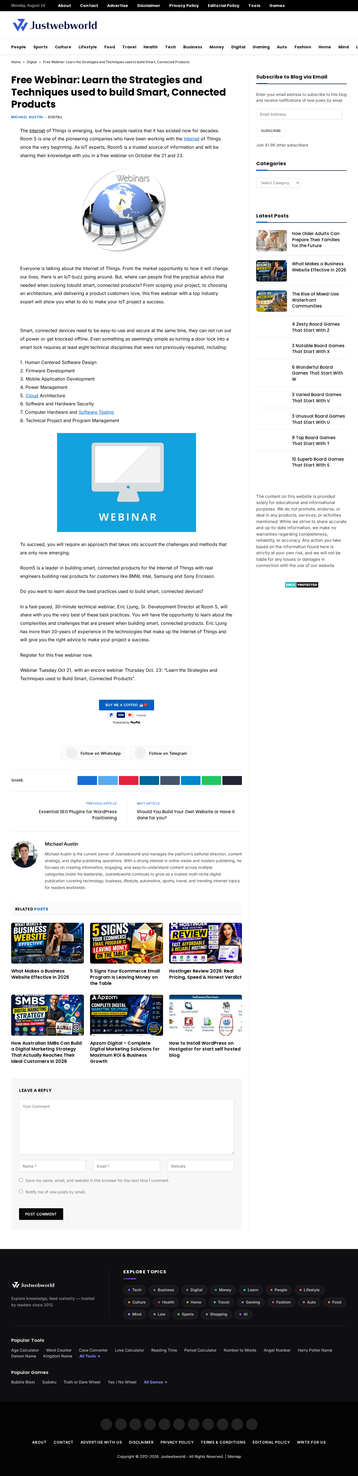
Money (216, 47)
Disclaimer (149, 5)
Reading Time (164, 1350)
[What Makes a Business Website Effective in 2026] (47, 943)
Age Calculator (25, 1350)
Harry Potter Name (315, 1350)
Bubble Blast (23, 1382)
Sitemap (234, 1456)
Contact (89, 5)
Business (192, 47)
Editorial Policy (223, 5)
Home (325, 47)
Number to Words (240, 1350)
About (64, 5)
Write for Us (311, 1442)
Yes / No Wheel (122, 1382)
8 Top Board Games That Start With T (314, 440)
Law (161, 1314)
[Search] (345, 5)
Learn (253, 1290)
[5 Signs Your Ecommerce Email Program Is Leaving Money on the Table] (126, 943)
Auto (282, 47)
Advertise (117, 5)
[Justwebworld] (54, 25)
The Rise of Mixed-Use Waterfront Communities (315, 300)
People (18, 47)
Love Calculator (129, 1350)
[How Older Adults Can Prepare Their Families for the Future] (271, 240)
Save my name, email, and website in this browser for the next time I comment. (97, 1180)
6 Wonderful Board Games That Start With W (317, 373)
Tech (170, 47)
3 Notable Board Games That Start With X (318, 348)
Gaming (261, 47)
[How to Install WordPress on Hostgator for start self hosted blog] (205, 1015)
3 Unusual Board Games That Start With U (318, 419)
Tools (254, 5)
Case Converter (93, 1350)
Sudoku (49, 1382)
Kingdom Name (57, 1356)
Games (277, 5)
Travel (129, 47)
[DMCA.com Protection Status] (302, 586)
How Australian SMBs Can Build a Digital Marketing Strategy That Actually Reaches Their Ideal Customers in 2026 (46, 1052)
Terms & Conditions (223, 1442)
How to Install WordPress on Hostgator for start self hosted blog (205, 1049)
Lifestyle (88, 47)
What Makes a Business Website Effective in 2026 (40, 974)
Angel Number (277, 1350)
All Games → (156, 1382)
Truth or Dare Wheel (81, 1382)
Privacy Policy (184, 5)
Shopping (218, 1314)
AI (246, 1314)
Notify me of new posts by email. (55, 1191)
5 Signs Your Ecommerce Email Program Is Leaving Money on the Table (125, 977)
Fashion (303, 47)
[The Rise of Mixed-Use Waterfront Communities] (271, 301)
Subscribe (271, 131)
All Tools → (89, 1356)
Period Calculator (200, 1350)
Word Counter (59, 1350)
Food (109, 47)
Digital (238, 47)
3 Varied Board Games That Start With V (316, 397)
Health (150, 47)
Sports (40, 47)
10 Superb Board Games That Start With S (318, 462)
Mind (343, 47)
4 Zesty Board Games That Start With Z (316, 327)
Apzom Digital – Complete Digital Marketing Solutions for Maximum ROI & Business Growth (125, 1052)
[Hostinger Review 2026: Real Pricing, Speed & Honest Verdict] (205, 943)
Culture (63, 47)
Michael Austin (27, 117)
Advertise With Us (101, 1442)
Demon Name (23, 1356)
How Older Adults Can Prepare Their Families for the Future (316, 240)
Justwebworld (173, 1456)
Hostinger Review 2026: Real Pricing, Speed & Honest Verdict (205, 974)
